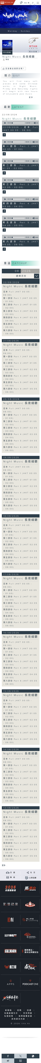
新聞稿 (9, 1010)
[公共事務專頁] (10, 935)
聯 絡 (12, 877)
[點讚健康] (10, 904)
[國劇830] (10, 919)
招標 (30, 1010)
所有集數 (7, 52)
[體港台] (30, 888)
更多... (32, 97)
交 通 (12, 872)
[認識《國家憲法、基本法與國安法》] (30, 951)
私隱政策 (9, 1016)
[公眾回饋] (27, 878)
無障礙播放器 (26, 1016)
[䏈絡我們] (8, 877)
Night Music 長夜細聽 (19, 118)
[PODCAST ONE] (30, 982)
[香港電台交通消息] (8, 872)
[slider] (18, 123)
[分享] (28, 872)
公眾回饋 (32, 878)
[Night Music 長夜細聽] (4, 135)
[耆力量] (10, 966)
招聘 (20, 1010)
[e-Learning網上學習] (30, 919)
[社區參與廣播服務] (30, 935)
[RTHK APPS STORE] (10, 982)
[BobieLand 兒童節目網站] (30, 904)
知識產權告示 (11, 1013)
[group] (34, 123)
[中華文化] (10, 951)
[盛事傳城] (30, 966)
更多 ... (4, 865)
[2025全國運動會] (10, 888)
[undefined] (21, 3)
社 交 (32, 872)
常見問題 (28, 1013)
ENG (25, 3)
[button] (5, 123)
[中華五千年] (10, 998)
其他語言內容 (19, 1019)
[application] (20, 123)
